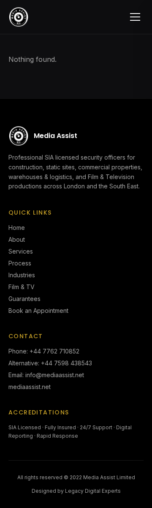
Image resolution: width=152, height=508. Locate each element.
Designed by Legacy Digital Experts (76, 491)
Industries (21, 275)
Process (19, 263)
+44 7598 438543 (66, 363)
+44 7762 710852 (54, 351)
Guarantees (24, 298)
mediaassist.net (29, 386)
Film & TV (21, 286)
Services (20, 251)
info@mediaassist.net (54, 374)
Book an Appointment (38, 310)
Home (16, 227)
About (16, 239)
